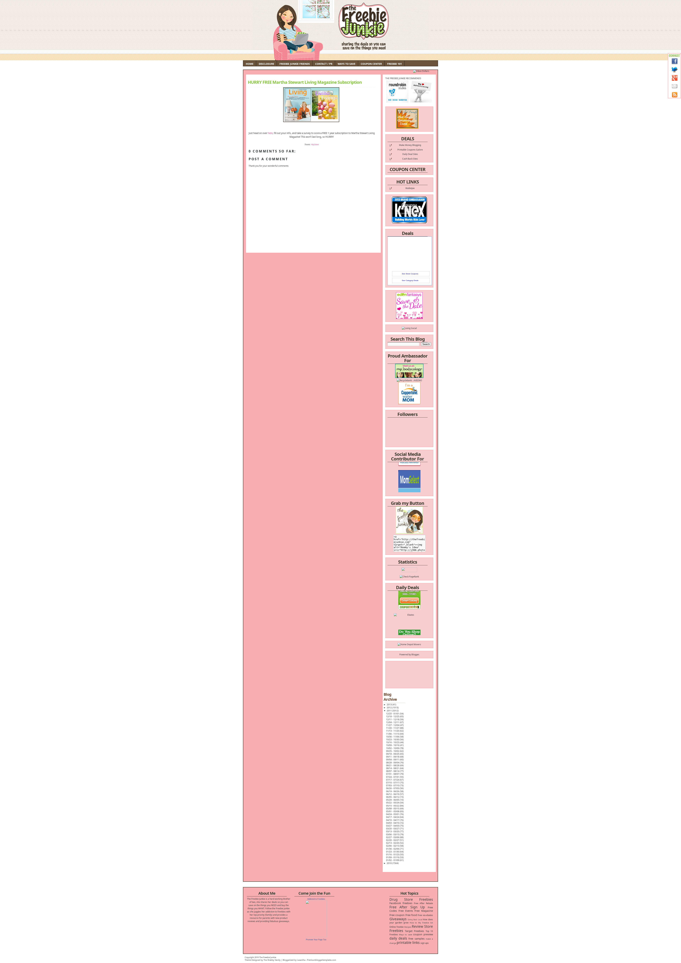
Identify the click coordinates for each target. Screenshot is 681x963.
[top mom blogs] (409, 612)
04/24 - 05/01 (393, 814)
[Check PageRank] (409, 576)
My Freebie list (425, 922)
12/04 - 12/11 (393, 722)
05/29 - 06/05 (393, 799)
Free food (411, 915)
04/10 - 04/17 (393, 820)
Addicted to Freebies (316, 899)
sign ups (424, 943)
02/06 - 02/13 (393, 845)
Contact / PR (323, 63)
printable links (408, 942)
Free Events (405, 910)
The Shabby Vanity (272, 960)
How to (413, 922)
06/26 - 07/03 (393, 788)
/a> (417, 475)
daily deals (398, 938)
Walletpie (410, 188)
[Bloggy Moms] (409, 472)
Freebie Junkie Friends (294, 63)
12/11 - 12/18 (393, 719)
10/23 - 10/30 (393, 739)
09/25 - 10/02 (393, 751)
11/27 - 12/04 (393, 725)
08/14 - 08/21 (393, 768)
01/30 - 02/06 (393, 848)
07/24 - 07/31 (393, 776)
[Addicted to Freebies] (316, 936)
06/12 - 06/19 (393, 794)
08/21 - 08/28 (393, 765)
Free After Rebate (423, 903)
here (270, 133)
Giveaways (397, 919)
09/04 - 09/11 (393, 759)
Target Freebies (414, 931)
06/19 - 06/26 (393, 791)
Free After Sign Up (407, 907)
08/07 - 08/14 (393, 771)
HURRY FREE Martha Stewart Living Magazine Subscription (305, 82)
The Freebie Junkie (267, 957)
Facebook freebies (400, 903)
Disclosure (266, 63)
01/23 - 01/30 (393, 851)
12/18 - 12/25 (393, 716)
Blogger (415, 654)
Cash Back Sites (410, 158)
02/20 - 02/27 (393, 840)
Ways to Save (346, 63)
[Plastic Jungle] (409, 631)
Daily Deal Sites (410, 154)
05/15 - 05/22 (393, 805)
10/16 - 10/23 (393, 742)
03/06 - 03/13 (393, 834)
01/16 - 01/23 (393, 854)
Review (417, 926)
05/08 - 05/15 (393, 808)
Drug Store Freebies (411, 899)
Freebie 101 (394, 63)
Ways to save (405, 934)
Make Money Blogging (410, 145)
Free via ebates (425, 915)
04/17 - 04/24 (393, 817)
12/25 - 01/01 (393, 713)
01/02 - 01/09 (393, 860)
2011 (389, 710)
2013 (389, 704)
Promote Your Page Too (316, 940)
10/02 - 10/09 (393, 748)
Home (249, 63)
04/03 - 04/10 (393, 822)
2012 (389, 707)
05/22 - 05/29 (393, 802)
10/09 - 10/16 (393, 745)
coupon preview (423, 934)
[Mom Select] (409, 465)
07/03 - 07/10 (393, 785)
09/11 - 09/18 (393, 756)
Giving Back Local (415, 919)
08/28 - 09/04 (393, 762)
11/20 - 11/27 (393, 727)
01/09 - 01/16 (393, 857)
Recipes (407, 927)
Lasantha (301, 960)
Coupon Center (371, 63)
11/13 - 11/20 (393, 730)
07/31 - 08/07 (393, 773)
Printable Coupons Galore (410, 149)
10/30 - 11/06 (393, 736)
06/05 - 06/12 (393, 797)
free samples (416, 938)
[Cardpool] (409, 625)
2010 (389, 863)
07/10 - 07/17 (393, 782)
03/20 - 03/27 (393, 828)
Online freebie (396, 926)
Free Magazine (423, 910)
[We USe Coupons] (409, 618)
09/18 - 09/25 (393, 753)
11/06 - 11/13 (393, 733)
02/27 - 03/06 (393, 837)
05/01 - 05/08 (393, 811)
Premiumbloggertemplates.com (321, 960)
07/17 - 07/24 (393, 779)
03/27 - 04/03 (393, 825)
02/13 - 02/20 (393, 842)
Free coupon (397, 915)
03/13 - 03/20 (393, 831)
